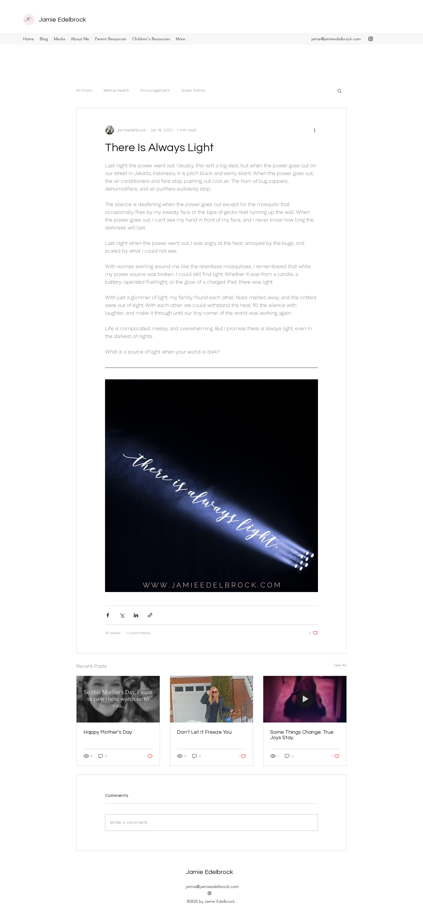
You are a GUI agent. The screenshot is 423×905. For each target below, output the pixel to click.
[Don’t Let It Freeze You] (211, 699)
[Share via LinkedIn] (136, 615)
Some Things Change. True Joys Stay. (302, 734)
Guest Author (193, 90)
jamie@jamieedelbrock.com (336, 38)
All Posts (84, 90)
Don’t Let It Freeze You (204, 732)
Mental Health (116, 90)
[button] (339, 90)
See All (340, 665)
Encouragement (155, 90)
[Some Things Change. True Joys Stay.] (304, 699)
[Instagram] (371, 39)
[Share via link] (150, 615)
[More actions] (314, 129)
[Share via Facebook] (107, 615)
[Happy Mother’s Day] (118, 699)
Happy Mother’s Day (107, 732)
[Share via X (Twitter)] (122, 615)
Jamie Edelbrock (62, 19)
